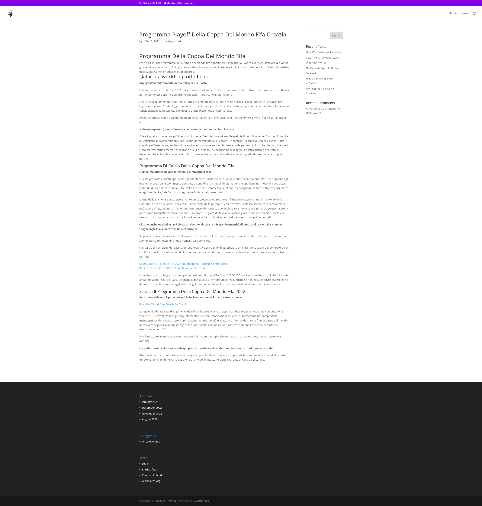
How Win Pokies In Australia (323, 52)
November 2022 (152, 413)
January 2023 (150, 402)
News (464, 13)
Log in (145, 463)
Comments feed (152, 475)
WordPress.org (151, 481)
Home (453, 13)
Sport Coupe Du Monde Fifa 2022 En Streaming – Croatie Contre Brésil (183, 263)
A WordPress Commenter (322, 108)
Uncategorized (151, 441)
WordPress (202, 500)
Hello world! (313, 113)
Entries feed (149, 469)
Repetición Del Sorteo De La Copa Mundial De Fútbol (172, 268)
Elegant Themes (166, 500)
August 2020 (150, 419)
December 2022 (152, 407)
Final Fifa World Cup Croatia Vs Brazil (162, 304)
